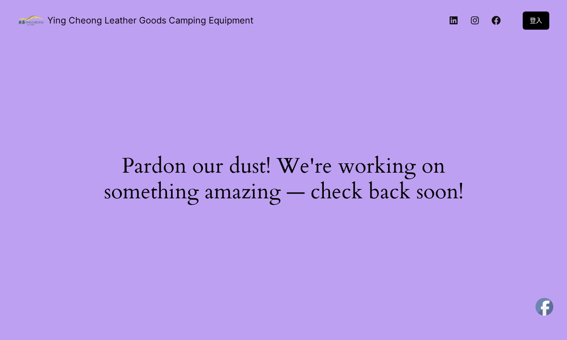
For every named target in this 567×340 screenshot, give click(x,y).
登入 (536, 20)
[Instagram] (475, 20)
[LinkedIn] (453, 20)
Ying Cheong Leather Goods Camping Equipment (150, 20)
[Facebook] (496, 20)
